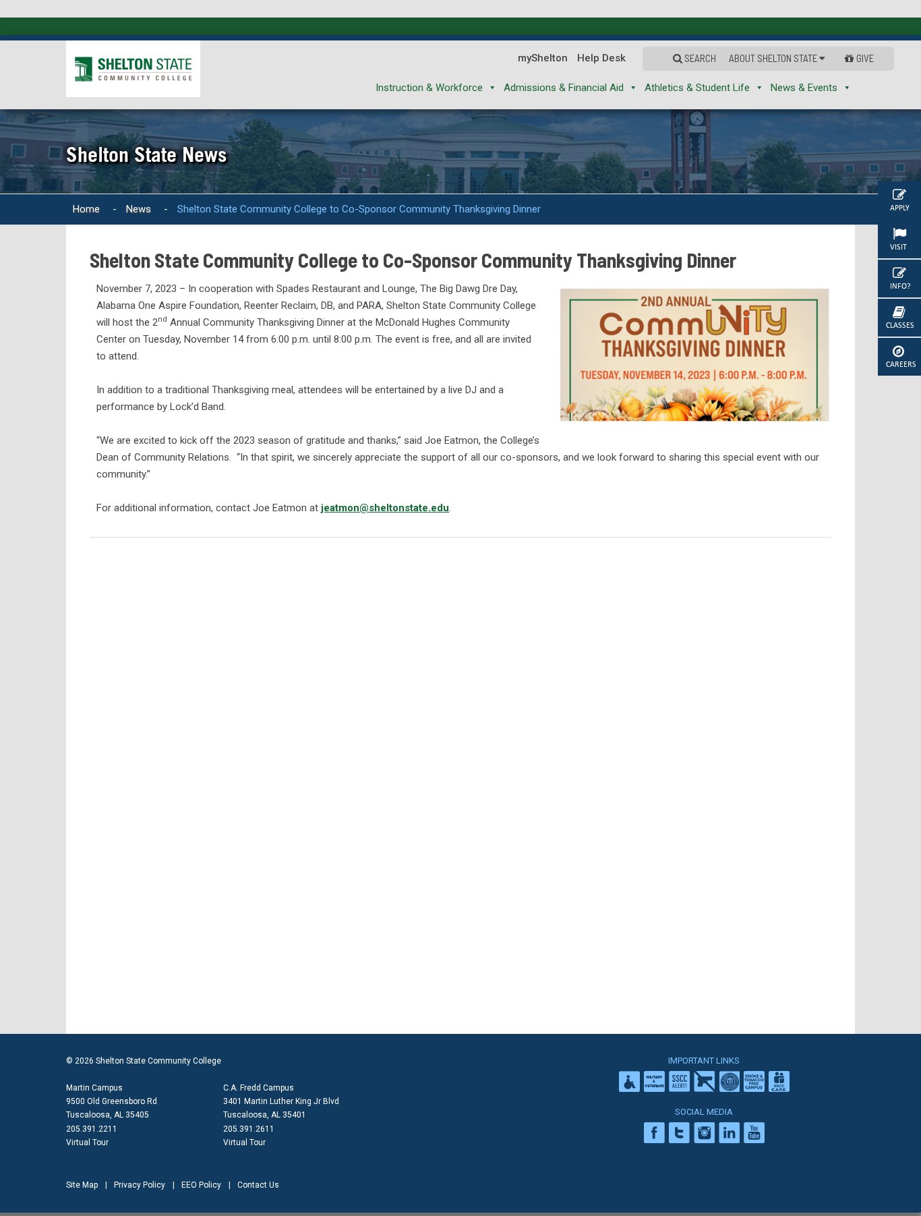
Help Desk (631, 58)
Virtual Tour (87, 1142)
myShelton (573, 58)
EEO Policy (201, 1185)
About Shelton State (787, 58)
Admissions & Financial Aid (564, 88)
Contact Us (258, 1185)
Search (724, 58)
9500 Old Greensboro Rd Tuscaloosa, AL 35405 (111, 1108)
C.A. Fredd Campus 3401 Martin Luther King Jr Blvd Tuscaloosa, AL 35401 (281, 1101)
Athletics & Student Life (697, 88)
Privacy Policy (139, 1185)
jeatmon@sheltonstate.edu (385, 508)
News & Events (804, 88)
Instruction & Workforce (429, 88)
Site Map (82, 1185)
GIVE (866, 58)
